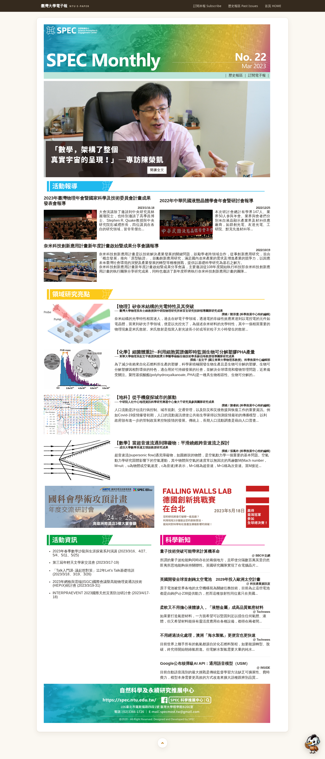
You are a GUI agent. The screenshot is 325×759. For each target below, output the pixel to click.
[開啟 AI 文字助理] (312, 744)
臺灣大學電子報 (65, 6)
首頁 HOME (273, 6)
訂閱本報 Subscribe (207, 6)
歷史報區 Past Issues (243, 6)
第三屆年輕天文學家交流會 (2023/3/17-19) (86, 562)
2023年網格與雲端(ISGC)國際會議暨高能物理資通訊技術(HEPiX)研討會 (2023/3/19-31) (97, 584)
